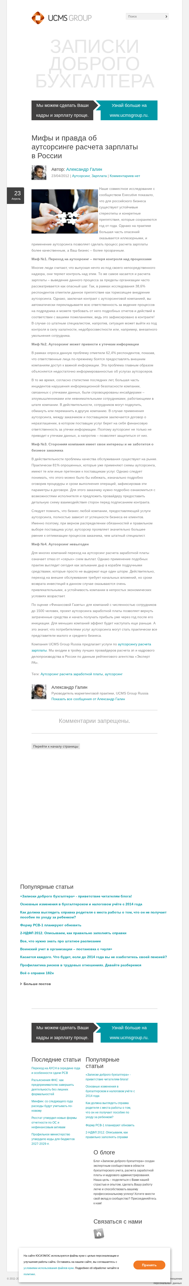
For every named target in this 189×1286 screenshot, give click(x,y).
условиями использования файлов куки (49, 1267)
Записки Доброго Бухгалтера (94, 63)
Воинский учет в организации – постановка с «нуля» (66, 949)
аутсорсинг (114, 674)
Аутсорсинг (81, 176)
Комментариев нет (125, 176)
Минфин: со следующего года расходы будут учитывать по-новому (52, 1106)
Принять (149, 1265)
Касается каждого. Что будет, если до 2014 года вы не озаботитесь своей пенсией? (93, 957)
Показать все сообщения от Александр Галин (88, 699)
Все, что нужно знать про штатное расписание (60, 941)
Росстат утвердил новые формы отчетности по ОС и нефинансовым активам (54, 1122)
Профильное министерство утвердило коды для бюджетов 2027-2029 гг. (53, 1139)
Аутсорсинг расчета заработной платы (72, 674)
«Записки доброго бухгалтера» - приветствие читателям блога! (76, 896)
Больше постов (37, 984)
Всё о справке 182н (37, 973)
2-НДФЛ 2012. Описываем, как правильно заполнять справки (73, 933)
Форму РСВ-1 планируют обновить (50, 925)
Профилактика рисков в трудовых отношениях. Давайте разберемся (80, 965)
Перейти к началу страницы (55, 746)
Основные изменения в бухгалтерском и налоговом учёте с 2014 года (81, 904)
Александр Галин (84, 169)
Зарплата (99, 176)
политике (29, 1274)
